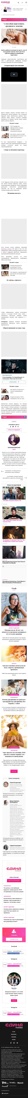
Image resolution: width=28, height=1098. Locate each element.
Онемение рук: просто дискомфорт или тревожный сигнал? (13, 921)
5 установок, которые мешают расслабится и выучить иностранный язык (13, 478)
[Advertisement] (14, 205)
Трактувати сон (14, 939)
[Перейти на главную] (5, 2)
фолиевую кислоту (6, 249)
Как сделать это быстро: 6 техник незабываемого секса (17, 391)
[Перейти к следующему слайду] (26, 9)
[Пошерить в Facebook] (10, 426)
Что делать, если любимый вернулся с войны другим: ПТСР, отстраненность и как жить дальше (13, 890)
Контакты (13, 1034)
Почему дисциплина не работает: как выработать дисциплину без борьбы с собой (14, 702)
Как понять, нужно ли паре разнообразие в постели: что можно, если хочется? (18, 135)
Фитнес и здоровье (14, 628)
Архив (13, 1039)
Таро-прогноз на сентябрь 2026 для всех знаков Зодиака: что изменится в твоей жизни (14, 755)
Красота (14, 663)
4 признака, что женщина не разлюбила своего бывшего (13, 471)
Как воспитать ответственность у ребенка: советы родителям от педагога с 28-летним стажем (13, 900)
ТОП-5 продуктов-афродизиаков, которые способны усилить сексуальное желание (16, 129)
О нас (13, 1031)
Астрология (14, 750)
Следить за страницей (14, 953)
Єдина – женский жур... (14, 951)
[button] (18, 2)
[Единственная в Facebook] (11, 1043)
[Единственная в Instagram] (14, 1043)
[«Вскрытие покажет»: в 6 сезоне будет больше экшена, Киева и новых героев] (14, 979)
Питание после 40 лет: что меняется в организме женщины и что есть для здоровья (14, 632)
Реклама (13, 1037)
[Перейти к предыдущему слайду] (2, 9)
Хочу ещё (14, 771)
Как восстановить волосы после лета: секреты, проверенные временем (14, 668)
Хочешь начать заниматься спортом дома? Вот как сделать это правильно (14, 911)
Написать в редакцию (14, 430)
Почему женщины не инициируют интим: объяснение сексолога (16, 267)
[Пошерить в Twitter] (13, 426)
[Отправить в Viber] (18, 426)
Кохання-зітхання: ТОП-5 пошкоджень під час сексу (17, 397)
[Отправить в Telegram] (15, 426)
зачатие (14, 421)
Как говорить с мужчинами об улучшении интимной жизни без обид (18, 273)
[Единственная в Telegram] (17, 1043)
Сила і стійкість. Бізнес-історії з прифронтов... (18, 9)
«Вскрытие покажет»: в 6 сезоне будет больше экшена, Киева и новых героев (14, 994)
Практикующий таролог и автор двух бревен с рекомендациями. (17, 848)
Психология (14, 697)
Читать (14, 1000)
